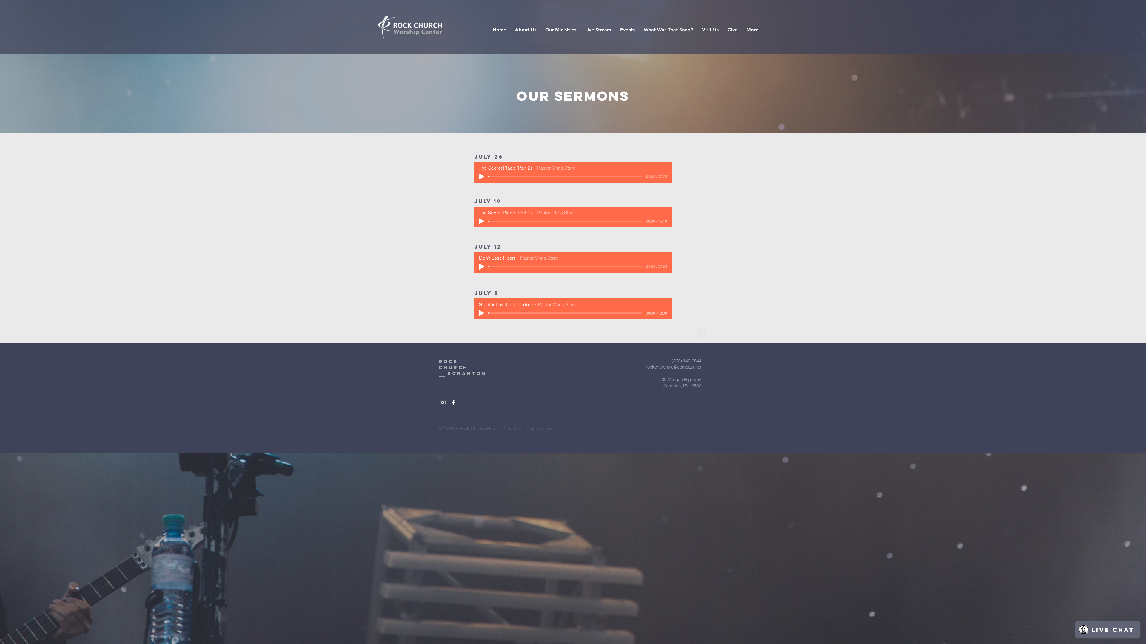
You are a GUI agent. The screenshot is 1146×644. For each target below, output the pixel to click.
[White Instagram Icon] (442, 402)
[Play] (481, 176)
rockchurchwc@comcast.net (673, 367)
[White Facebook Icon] (453, 402)
